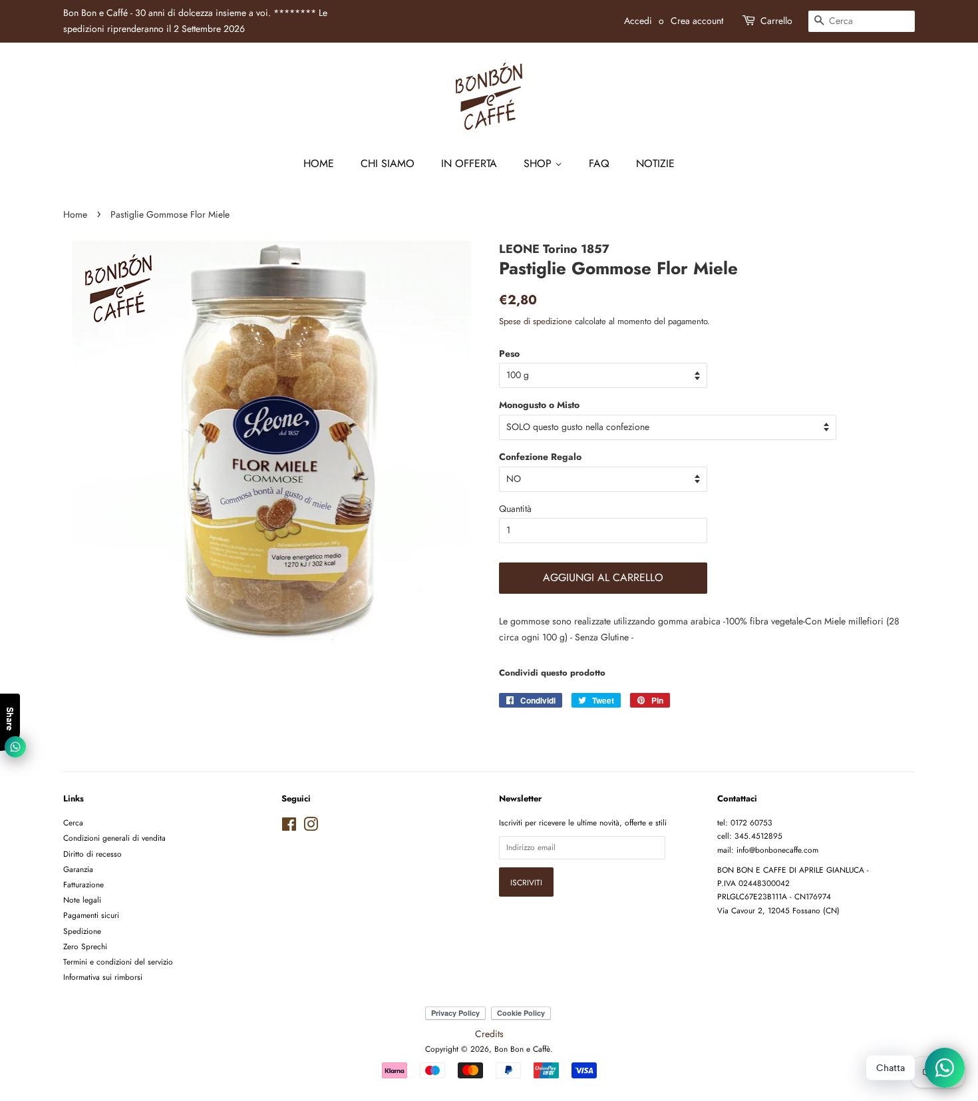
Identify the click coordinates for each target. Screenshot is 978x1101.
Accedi (638, 20)
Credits (489, 1033)
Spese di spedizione (535, 321)
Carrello (776, 20)
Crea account (697, 20)
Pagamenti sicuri (91, 915)
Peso (509, 353)
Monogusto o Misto (539, 404)
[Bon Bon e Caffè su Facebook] (289, 827)
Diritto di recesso (92, 853)
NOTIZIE (655, 163)
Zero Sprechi (85, 946)
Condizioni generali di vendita (114, 837)
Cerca (73, 822)
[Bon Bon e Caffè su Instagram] (310, 827)
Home (318, 163)
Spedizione (82, 931)
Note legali (82, 899)
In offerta (469, 163)
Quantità (515, 508)
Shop (539, 163)
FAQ (599, 163)
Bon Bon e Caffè (522, 1048)
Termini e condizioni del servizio (118, 961)
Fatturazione (83, 884)
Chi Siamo (387, 163)
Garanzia (78, 869)
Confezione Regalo (540, 456)
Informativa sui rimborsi (102, 977)
